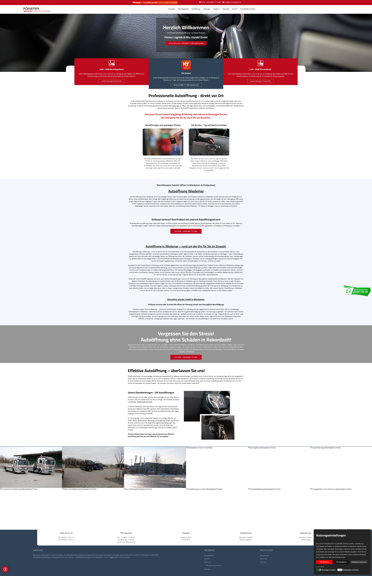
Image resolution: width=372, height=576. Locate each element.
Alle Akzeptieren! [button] (341, 562)
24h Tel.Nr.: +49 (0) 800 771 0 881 (186, 231)
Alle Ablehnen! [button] (324, 562)
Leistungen (206, 8)
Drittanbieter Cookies (351, 570)
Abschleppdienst (183, 8)
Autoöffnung (196, 8)
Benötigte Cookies (328, 570)
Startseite (171, 8)
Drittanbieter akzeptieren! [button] (358, 562)
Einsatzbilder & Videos (247, 8)
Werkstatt (226, 8)
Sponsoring (207, 562)
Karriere (235, 8)
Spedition (216, 8)
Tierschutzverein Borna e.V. (213, 565)
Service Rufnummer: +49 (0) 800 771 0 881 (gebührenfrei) (186, 43)
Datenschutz (263, 558)
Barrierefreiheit (264, 555)
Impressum (263, 562)
